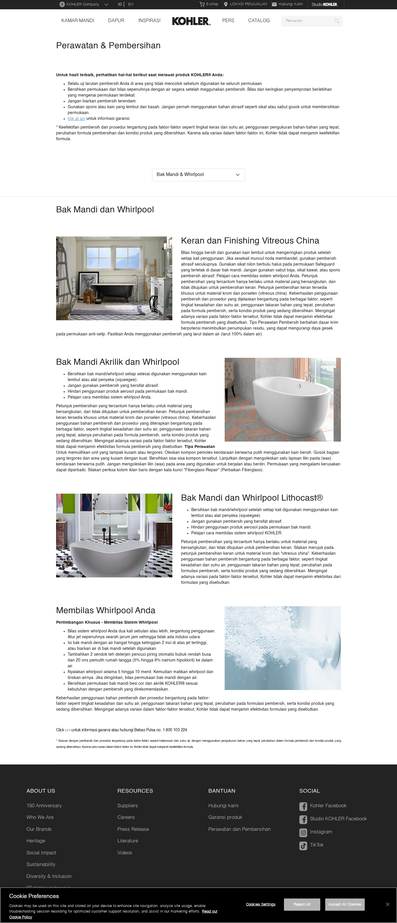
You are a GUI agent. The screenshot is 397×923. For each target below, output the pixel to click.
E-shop (212, 4)
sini (68, 730)
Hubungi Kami (291, 4)
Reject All (302, 904)
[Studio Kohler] (326, 4)
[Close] (387, 904)
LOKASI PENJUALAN (248, 4)
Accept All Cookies (345, 904)
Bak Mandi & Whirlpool (180, 174)
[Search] (337, 21)
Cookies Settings (261, 904)
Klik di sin (76, 119)
